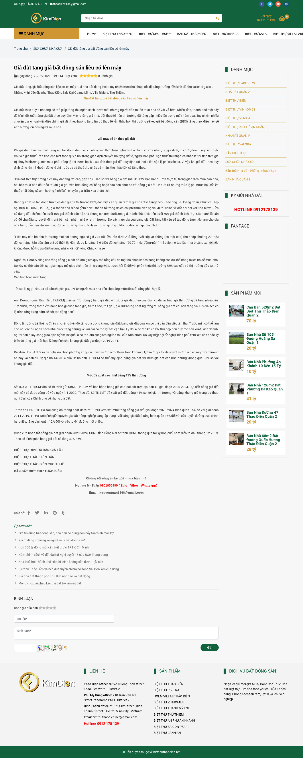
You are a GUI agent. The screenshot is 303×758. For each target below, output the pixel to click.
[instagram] (287, 4)
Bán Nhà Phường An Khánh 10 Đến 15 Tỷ (263, 364)
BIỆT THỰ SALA (256, 34)
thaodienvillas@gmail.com (69, 4)
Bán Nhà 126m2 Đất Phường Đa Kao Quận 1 (264, 389)
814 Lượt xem (67, 76)
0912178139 (39, 4)
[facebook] (263, 4)
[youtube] (279, 4)
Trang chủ (21, 48)
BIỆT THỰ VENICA (237, 118)
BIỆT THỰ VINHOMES (240, 109)
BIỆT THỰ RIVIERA (225, 34)
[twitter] (271, 4)
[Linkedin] (46, 513)
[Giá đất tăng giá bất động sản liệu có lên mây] (46, 18)
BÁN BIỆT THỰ (235, 153)
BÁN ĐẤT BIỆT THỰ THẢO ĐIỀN (38, 471)
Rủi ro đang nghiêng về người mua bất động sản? (52, 540)
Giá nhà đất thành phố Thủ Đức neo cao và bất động (54, 576)
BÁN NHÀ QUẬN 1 (237, 179)
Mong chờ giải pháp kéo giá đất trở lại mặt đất (49, 583)
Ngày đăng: (25, 76)
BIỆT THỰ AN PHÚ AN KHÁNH (246, 127)
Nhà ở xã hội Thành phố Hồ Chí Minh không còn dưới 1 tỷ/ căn (60, 562)
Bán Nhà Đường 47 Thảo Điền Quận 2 (262, 414)
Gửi (209, 647)
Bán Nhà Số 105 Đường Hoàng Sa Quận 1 (260, 338)
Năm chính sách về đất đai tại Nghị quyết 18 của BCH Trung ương (63, 554)
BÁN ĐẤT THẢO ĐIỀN (191, 34)
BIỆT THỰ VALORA (238, 144)
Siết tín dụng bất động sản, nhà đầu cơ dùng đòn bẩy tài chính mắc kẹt (66, 533)
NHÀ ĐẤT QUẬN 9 (237, 135)
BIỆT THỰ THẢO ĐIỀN (117, 34)
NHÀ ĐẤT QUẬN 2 (237, 92)
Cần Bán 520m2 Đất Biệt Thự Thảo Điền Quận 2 (263, 311)
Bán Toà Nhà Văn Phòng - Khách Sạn (250, 170)
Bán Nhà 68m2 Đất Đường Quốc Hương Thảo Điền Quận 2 (263, 440)
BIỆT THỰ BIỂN (235, 100)
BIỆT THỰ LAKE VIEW (240, 83)
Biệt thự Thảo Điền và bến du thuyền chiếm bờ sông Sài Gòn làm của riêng (68, 569)
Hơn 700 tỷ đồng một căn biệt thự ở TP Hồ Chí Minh (53, 547)
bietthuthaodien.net (167, 752)
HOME (91, 34)
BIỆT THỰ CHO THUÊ (154, 34)
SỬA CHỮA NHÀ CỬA (47, 48)
